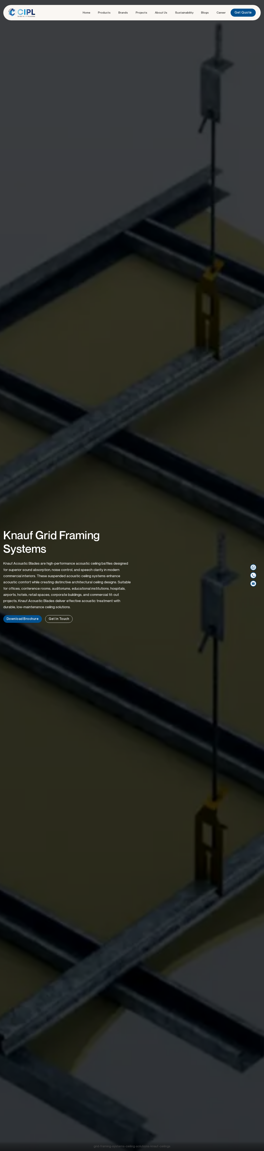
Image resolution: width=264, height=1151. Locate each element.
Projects (141, 12)
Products (104, 12)
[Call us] (253, 575)
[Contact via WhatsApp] (253, 567)
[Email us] (253, 584)
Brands (123, 12)
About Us (161, 12)
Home (86, 12)
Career (221, 12)
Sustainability (184, 12)
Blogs (205, 12)
